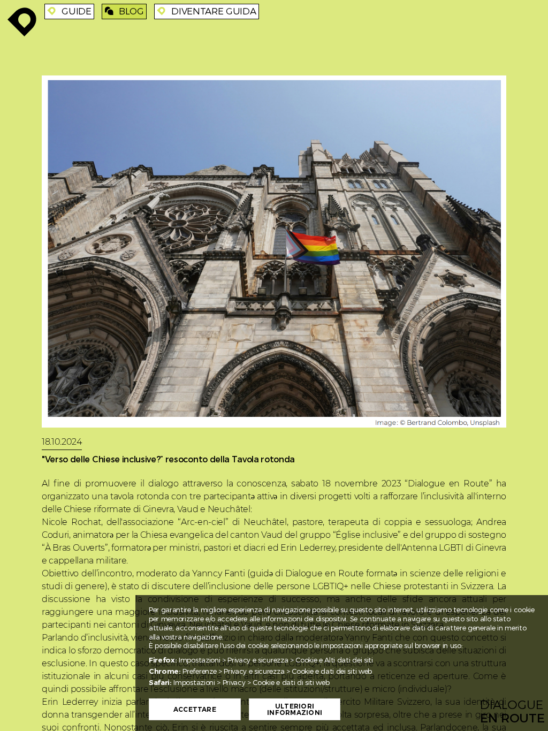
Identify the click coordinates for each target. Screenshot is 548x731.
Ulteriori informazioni (294, 709)
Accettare (194, 709)
